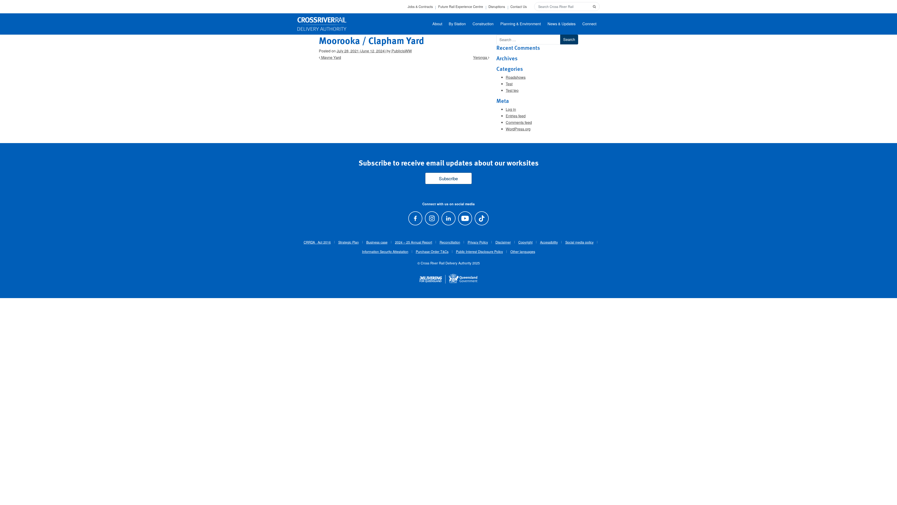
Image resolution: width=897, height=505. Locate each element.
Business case (377, 242)
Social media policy (579, 242)
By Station (457, 23)
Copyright (525, 242)
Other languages (522, 251)
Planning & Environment (520, 23)
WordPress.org (518, 129)
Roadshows (516, 77)
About (437, 23)
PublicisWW (401, 51)
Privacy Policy (478, 242)
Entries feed (516, 116)
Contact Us (518, 6)
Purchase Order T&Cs (432, 251)
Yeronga (480, 57)
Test (509, 84)
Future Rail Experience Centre (460, 6)
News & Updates (562, 23)
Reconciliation (450, 242)
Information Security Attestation (385, 251)
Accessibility (549, 242)
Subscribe (448, 178)
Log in (511, 109)
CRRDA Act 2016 (317, 242)
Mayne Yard (330, 57)
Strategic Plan (348, 242)
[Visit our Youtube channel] (465, 218)
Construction (483, 23)
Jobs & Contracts (420, 6)
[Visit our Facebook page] (415, 218)
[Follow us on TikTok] (482, 218)
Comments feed (519, 122)
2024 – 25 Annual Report (413, 242)
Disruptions (496, 6)
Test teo (512, 90)
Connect (589, 23)
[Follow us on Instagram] (432, 218)
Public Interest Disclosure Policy (479, 251)
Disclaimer (503, 242)
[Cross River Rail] (321, 24)
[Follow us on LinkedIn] (448, 218)
